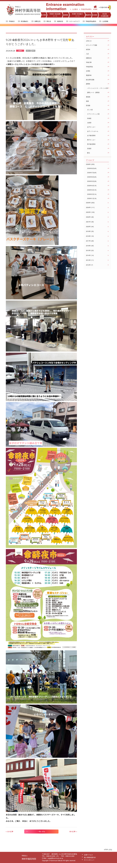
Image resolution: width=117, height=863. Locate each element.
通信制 (88, 97)
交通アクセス (88, 855)
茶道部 (89, 148)
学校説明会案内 (86, 9)
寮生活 (49, 21)
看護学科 (89, 15)
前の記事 (72, 831)
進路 (87, 101)
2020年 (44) (90, 227)
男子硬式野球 (91, 144)
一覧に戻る (41, 831)
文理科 (44, 15)
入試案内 (75, 9)
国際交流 (37, 21)
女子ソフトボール (92, 131)
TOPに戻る (108, 849)
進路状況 (60, 21)
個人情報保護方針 (90, 857)
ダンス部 (90, 110)
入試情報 (105, 21)
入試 (87, 54)
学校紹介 (12, 21)
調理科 (66, 15)
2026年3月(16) (91, 190)
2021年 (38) (90, 222)
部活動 (88, 105)
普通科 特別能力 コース (77, 15)
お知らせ (89, 41)
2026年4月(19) (91, 185)
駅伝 (88, 153)
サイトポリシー (89, 860)
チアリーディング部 (93, 114)
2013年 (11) (90, 260)
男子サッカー (91, 140)
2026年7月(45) (91, 172)
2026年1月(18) (91, 198)
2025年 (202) (90, 203)
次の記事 (10, 831)
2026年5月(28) (91, 181)
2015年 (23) (90, 250)
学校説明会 (89, 67)
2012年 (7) (89, 265)
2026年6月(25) (91, 177)
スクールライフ (74, 21)
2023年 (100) (90, 212)
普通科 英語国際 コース (55, 15)
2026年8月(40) (91, 168)
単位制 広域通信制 (104, 15)
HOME (95, 9)
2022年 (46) (90, 217)
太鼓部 (89, 123)
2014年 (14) (90, 255)
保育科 (95, 15)
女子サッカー (91, 127)
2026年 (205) (90, 164)
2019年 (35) (90, 231)
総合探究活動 (90, 79)
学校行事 (89, 62)
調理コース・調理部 (93, 92)
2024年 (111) (90, 207)
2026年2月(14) (91, 194)
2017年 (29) (90, 241)
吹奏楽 (89, 118)
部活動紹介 (24, 21)
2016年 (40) (90, 246)
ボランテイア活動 (91, 45)
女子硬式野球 (91, 135)
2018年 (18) (90, 236)
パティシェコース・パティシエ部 (97, 88)
